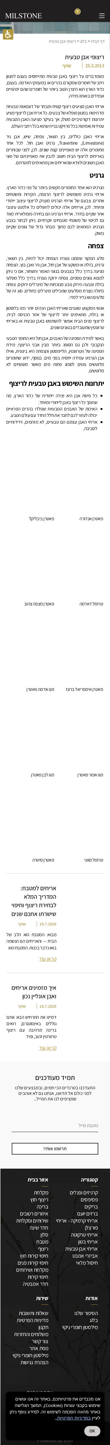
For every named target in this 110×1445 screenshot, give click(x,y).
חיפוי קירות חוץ (34, 1255)
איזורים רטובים (34, 1213)
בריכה (42, 1206)
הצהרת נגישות (34, 1362)
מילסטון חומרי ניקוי (80, 1327)
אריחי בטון (88, 1241)
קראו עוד (47, 959)
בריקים (91, 1206)
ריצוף (43, 1248)
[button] (8, 34)
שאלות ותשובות (33, 1312)
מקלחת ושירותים (32, 1269)
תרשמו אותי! (55, 1148)
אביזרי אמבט (85, 1255)
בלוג (83, 41)
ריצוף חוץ (39, 1199)
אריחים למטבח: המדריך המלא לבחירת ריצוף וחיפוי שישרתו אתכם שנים (33, 901)
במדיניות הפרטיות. (73, 1418)
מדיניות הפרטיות (32, 1320)
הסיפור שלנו (86, 1312)
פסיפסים (89, 1199)
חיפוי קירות (38, 1276)
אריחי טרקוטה (84, 1234)
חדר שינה (39, 1227)
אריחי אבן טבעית (81, 1248)
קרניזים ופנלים (84, 1192)
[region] (55, 41)
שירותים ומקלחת (32, 1220)
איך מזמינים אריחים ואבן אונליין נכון (33, 991)
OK (92, 1431)
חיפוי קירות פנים (33, 1262)
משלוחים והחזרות (31, 1334)
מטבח (42, 1241)
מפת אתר (38, 1348)
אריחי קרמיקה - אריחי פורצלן (77, 1224)
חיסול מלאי (87, 1262)
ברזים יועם (87, 1213)
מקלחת (41, 1192)
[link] (89, 15)
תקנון (43, 1327)
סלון (44, 1234)
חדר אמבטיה (35, 1283)
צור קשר (40, 1341)
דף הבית (98, 41)
